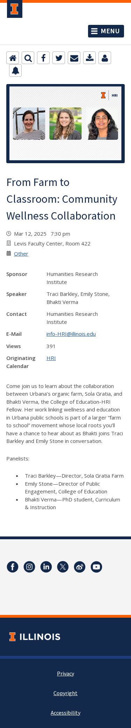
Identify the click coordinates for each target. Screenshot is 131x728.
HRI (51, 357)
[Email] (74, 57)
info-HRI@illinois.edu (71, 333)
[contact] (105, 57)
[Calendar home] (12, 57)
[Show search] (28, 57)
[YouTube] (96, 567)
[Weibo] (79, 567)
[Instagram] (29, 567)
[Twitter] (58, 57)
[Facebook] (43, 57)
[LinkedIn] (46, 567)
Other (21, 253)
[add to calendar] (89, 57)
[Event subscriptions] (15, 70)
